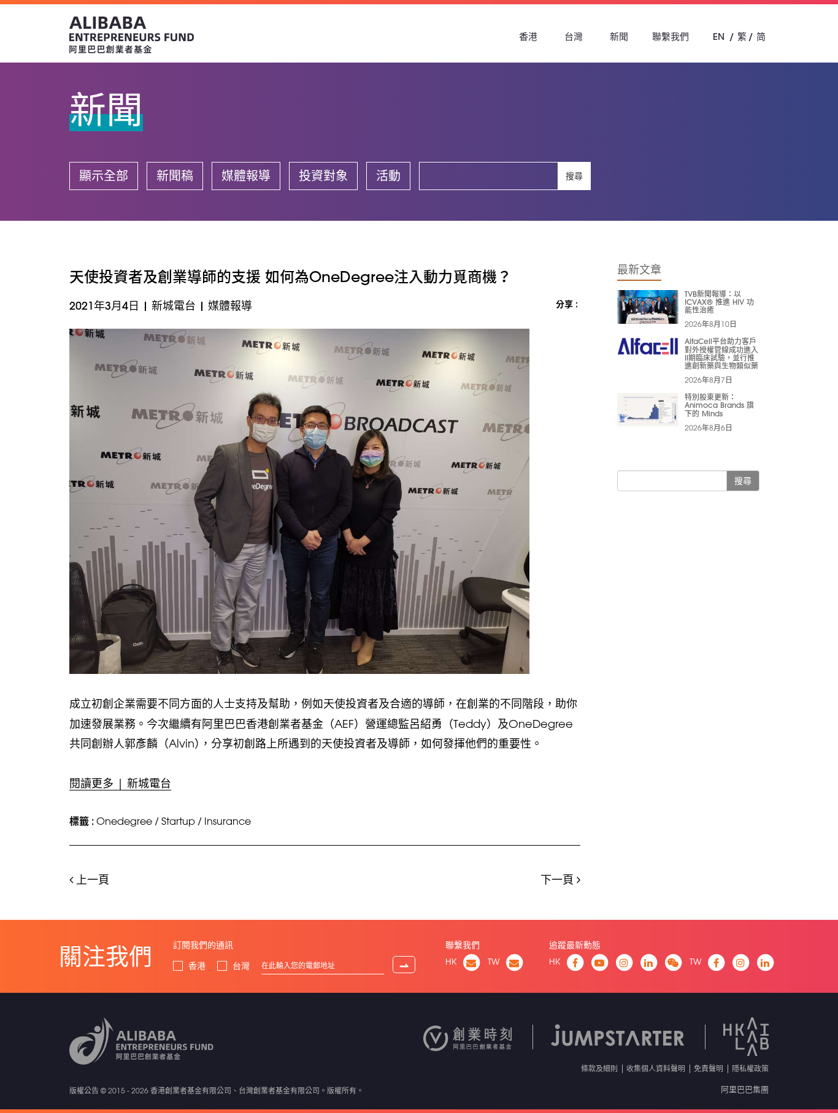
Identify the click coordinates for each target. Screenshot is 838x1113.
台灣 (573, 36)
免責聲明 (708, 1068)
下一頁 (558, 879)
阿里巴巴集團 (745, 1089)
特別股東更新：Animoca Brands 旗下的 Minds (719, 405)
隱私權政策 (750, 1068)
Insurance (227, 821)
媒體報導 (246, 175)
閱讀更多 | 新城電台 (120, 783)
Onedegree (124, 821)
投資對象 (323, 175)
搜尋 (574, 176)
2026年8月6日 (708, 427)
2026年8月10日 (711, 324)
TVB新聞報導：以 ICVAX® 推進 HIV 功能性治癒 (719, 302)
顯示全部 (103, 175)
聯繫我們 (670, 36)
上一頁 (91, 879)
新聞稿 (174, 175)
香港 (528, 36)
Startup (178, 821)
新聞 (619, 36)
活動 (388, 175)
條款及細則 (599, 1068)
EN (719, 36)
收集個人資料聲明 (655, 1068)
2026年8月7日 (708, 379)
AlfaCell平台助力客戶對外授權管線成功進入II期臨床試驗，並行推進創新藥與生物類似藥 (721, 353)
